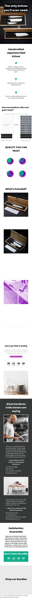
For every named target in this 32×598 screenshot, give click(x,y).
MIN (18, 365)
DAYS (9, 365)
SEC (23, 365)
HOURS (13, 365)
